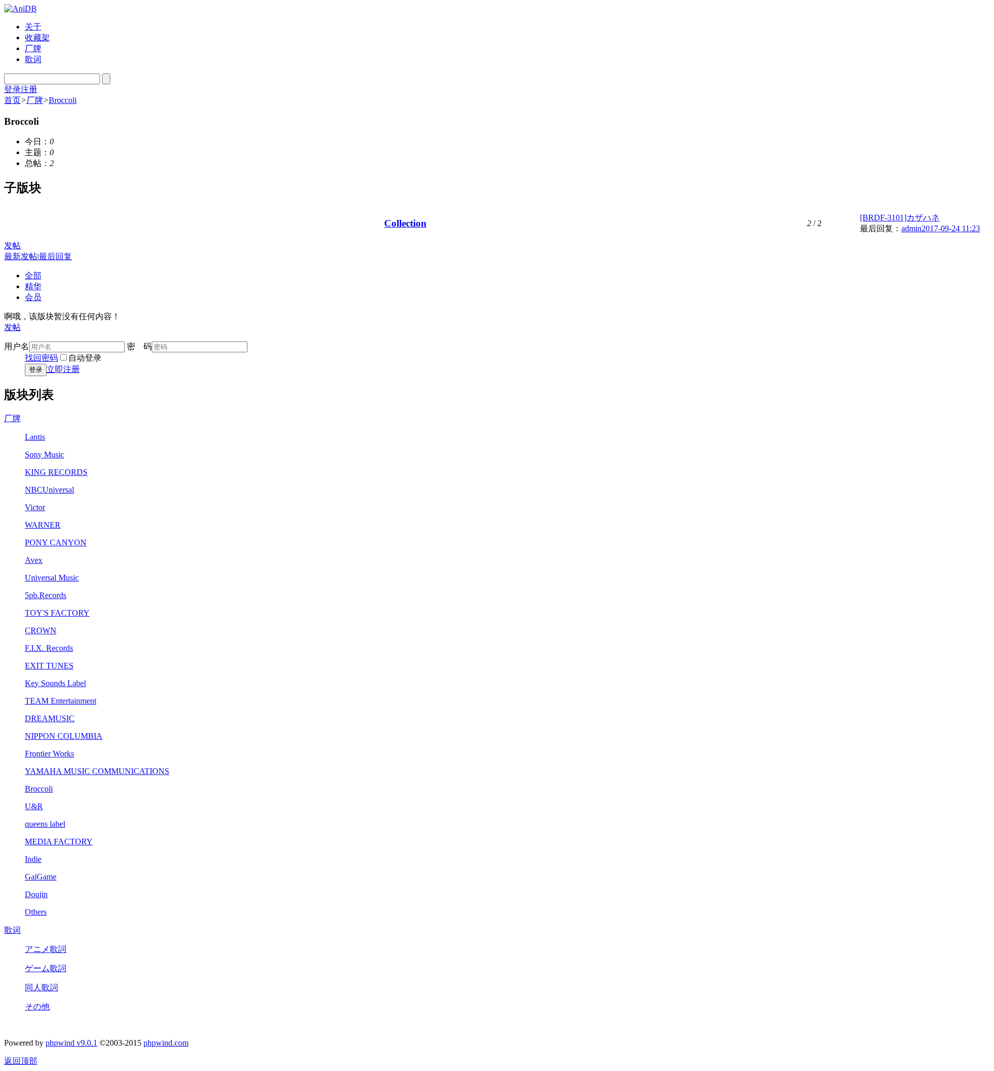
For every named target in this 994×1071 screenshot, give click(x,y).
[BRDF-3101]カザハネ (900, 217)
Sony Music (44, 454)
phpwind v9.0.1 (71, 1042)
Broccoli (63, 100)
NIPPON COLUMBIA (64, 736)
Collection (405, 223)
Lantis (35, 437)
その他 (37, 1006)
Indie (33, 859)
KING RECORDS (56, 472)
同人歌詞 (41, 987)
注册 (29, 89)
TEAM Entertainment (60, 700)
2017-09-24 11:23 (951, 228)
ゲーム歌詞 (45, 968)
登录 (12, 89)
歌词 (33, 59)
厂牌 (33, 48)
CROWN (40, 630)
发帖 (12, 245)
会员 (33, 297)
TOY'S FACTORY (57, 612)
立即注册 (63, 369)
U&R (34, 806)
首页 (12, 100)
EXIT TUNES (49, 665)
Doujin (36, 894)
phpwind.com (165, 1042)
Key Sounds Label (55, 683)
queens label (45, 824)
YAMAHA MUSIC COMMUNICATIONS (97, 771)
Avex (33, 560)
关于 (33, 26)
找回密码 (41, 357)
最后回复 (55, 256)
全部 (33, 275)
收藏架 (37, 37)
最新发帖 (20, 256)
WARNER (43, 524)
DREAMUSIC (50, 718)
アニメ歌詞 (45, 949)
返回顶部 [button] (20, 1061)
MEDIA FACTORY (59, 841)
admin (911, 228)
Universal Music (52, 577)
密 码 (139, 346)
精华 (33, 286)
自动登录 (84, 357)
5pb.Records (45, 595)
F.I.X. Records (49, 648)
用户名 (16, 346)
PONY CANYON (55, 542)
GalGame (40, 876)
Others (36, 912)
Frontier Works (49, 753)
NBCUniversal (49, 489)
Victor (35, 507)
